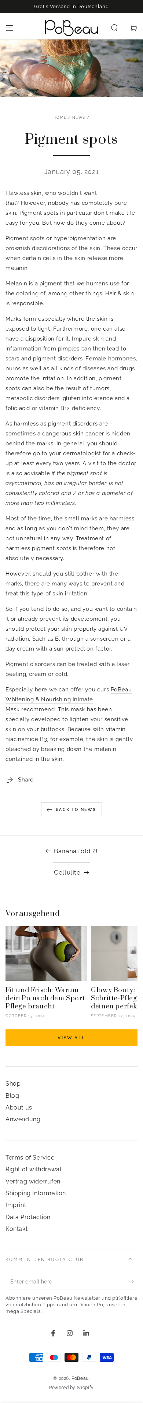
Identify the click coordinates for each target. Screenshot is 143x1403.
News (78, 117)
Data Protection (28, 1217)
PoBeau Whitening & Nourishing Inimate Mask (69, 699)
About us (19, 1107)
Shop (13, 1083)
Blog (12, 1095)
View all (71, 1037)
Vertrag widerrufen (33, 1181)
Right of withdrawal (33, 1169)
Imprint (16, 1204)
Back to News (76, 809)
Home (60, 117)
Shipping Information (36, 1193)
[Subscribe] (133, 1282)
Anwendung (23, 1119)
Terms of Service (30, 1157)
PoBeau (80, 1378)
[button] (114, 28)
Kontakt (16, 1228)
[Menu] (9, 28)
